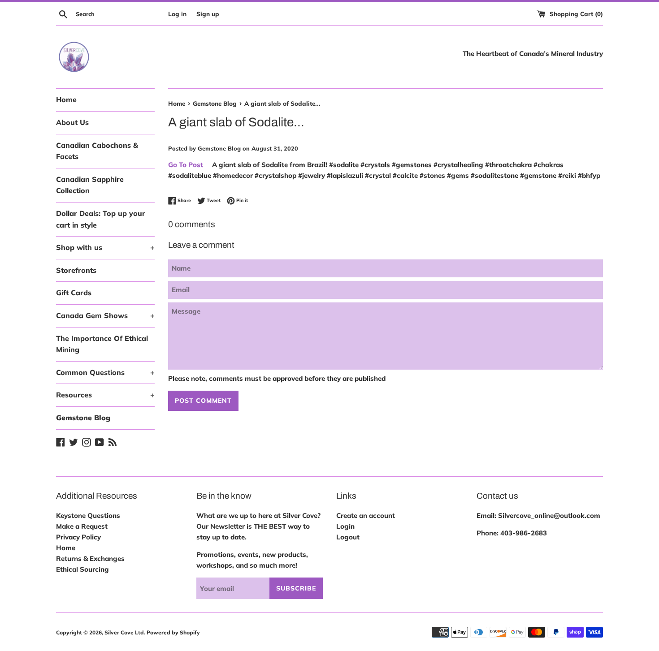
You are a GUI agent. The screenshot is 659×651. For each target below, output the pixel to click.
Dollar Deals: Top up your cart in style (100, 219)
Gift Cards (73, 292)
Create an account (365, 515)
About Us (72, 122)
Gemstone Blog (83, 417)
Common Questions (105, 372)
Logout (348, 537)
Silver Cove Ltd (124, 632)
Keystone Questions (88, 515)
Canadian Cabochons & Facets (97, 151)
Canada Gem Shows (105, 315)
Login (345, 526)
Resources (105, 394)
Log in (177, 13)
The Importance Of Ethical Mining (102, 344)
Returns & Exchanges (90, 558)
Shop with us (105, 247)
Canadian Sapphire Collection (90, 185)
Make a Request (82, 526)
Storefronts (76, 270)
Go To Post (185, 164)
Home (66, 99)
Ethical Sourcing (82, 569)
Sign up (207, 13)
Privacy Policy (78, 537)
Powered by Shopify (173, 632)
